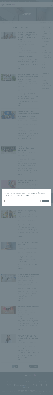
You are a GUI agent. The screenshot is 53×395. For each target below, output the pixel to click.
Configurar (35, 201)
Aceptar (45, 201)
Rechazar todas (10, 201)
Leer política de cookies (27, 195)
